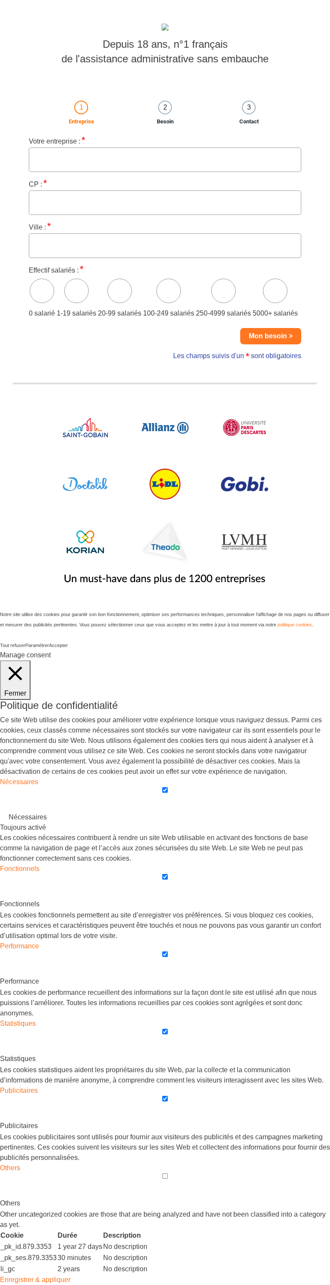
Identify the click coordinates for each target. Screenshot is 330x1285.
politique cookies (295, 624)
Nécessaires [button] (19, 781)
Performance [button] (19, 946)
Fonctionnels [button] (20, 868)
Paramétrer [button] (37, 645)
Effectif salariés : (54, 270)
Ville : (37, 227)
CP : (35, 184)
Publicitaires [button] (19, 1090)
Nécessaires (28, 817)
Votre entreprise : (54, 141)
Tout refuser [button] (12, 645)
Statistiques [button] (18, 1023)
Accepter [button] (58, 645)
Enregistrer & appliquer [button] (35, 1279)
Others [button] (10, 1168)
